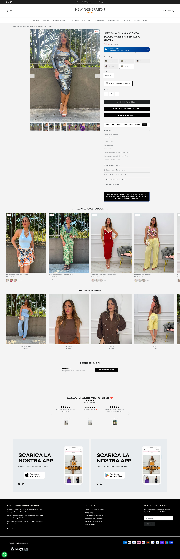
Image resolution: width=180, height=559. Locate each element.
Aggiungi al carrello (126, 102)
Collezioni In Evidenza (59, 20)
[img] (90, 400)
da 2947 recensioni (90, 403)
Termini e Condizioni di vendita (94, 510)
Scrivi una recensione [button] (106, 370)
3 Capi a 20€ (86, 20)
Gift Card (137, 20)
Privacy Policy (89, 513)
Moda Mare (46, 20)
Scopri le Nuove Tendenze (90, 209)
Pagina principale (17, 26)
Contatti (145, 20)
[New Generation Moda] (90, 11)
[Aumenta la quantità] (117, 94)
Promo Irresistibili (99, 20)
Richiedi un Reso (90, 524)
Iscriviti (149, 524)
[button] (127, 49)
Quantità (106, 90)
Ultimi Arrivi (35, 20)
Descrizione (107, 131)
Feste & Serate (74, 20)
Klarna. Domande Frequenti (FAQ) (95, 516)
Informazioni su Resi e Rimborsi (94, 521)
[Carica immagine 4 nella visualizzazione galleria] (65, 75)
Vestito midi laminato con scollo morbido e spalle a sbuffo (37, 26)
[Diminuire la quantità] (106, 94)
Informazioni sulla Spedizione (94, 519)
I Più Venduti (126, 20)
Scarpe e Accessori (113, 20)
